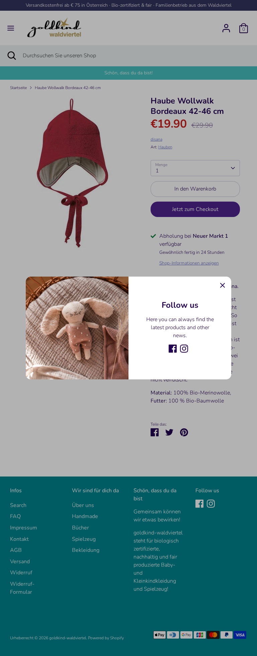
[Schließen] (222, 285)
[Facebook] (173, 349)
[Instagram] (184, 349)
